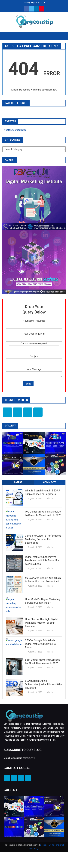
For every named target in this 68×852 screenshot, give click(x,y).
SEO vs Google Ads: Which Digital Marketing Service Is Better (40, 644)
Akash (50, 498)
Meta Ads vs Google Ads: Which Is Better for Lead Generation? (43, 580)
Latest (18, 482)
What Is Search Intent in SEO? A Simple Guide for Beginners (42, 492)
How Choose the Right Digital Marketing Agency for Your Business (41, 623)
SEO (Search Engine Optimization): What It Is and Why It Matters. (43, 684)
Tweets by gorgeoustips (14, 130)
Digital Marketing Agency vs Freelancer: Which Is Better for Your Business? (42, 560)
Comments (49, 482)
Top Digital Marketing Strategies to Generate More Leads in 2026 (43, 513)
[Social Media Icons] (7, 412)
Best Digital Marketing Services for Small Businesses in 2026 (42, 661)
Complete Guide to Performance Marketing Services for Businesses (43, 539)
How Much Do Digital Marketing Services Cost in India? (42, 601)
